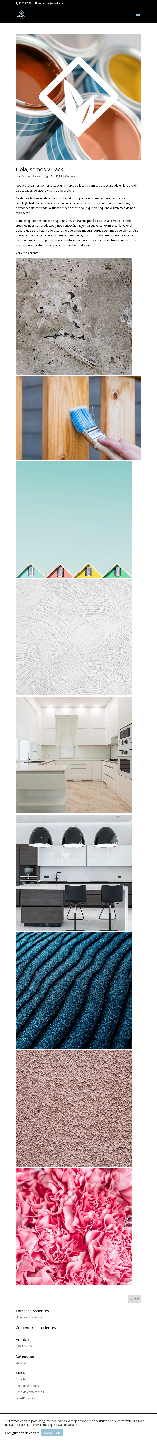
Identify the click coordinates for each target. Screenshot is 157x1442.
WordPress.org (25, 1398)
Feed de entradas (27, 1386)
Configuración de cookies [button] (22, 1433)
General (70, 176)
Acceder (21, 1379)
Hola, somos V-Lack (39, 169)
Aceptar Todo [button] (52, 1432)
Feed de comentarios (30, 1392)
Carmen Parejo (31, 176)
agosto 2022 (24, 1346)
